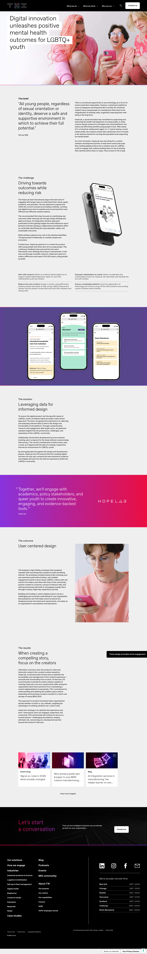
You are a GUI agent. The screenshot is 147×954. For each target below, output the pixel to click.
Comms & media (14, 898)
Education (11, 902)
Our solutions (14, 860)
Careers (41, 902)
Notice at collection (111, 951)
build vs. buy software (42, 703)
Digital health (13, 889)
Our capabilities (45, 897)
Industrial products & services (19, 875)
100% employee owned (48, 911)
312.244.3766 (109, 930)
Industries (12, 870)
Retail (9, 911)
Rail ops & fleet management (19, 884)
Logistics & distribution (17, 880)
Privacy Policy (21, 932)
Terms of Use (11, 932)
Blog (41, 860)
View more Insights (68, 794)
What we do (72, 6)
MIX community (47, 876)
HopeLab (78, 120)
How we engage (16, 865)
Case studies (14, 915)
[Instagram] (113, 865)
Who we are (107, 6)
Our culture (43, 893)
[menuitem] (75, 6)
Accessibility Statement (34, 932)
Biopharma (12, 893)
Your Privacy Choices (130, 951)
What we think (89, 6)
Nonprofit (11, 907)
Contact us (132, 5)
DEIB (40, 906)
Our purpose (43, 889)
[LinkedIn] (101, 865)
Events (42, 870)
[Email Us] (137, 865)
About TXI (44, 883)
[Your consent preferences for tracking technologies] (143, 950)
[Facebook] (125, 865)
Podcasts (43, 865)
